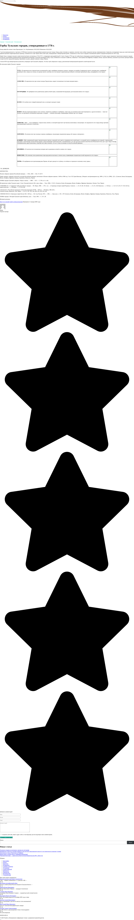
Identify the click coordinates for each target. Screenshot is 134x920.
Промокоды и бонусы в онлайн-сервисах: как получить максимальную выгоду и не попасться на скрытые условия (30, 851)
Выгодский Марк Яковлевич (7, 904)
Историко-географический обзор (8, 883)
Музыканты (6, 39)
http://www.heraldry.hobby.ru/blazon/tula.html (11, 201)
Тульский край (7, 875)
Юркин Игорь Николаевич (7, 887)
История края (6, 873)
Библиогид (6, 870)
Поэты (5, 36)
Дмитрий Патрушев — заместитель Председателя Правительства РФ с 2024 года (21, 855)
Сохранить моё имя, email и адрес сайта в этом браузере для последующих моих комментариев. (27, 834)
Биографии (6, 861)
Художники (6, 37)
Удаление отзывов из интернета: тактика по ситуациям (14, 850)
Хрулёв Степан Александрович (8, 908)
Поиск (1, 840)
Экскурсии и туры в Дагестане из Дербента (11, 853)
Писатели (5, 35)
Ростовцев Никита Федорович (8, 895)
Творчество (6, 872)
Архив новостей (7, 869)
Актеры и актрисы (8, 866)
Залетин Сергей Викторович (7, 900)
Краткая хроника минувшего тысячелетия (11, 879)
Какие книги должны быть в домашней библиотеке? (14, 854)
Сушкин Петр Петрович (6, 891)
